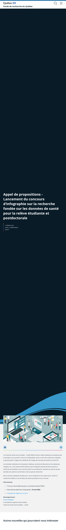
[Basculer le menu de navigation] (61, 3)
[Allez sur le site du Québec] (9, 3)
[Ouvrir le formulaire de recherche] (55, 3)
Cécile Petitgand (8, 500)
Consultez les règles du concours (17, 493)
